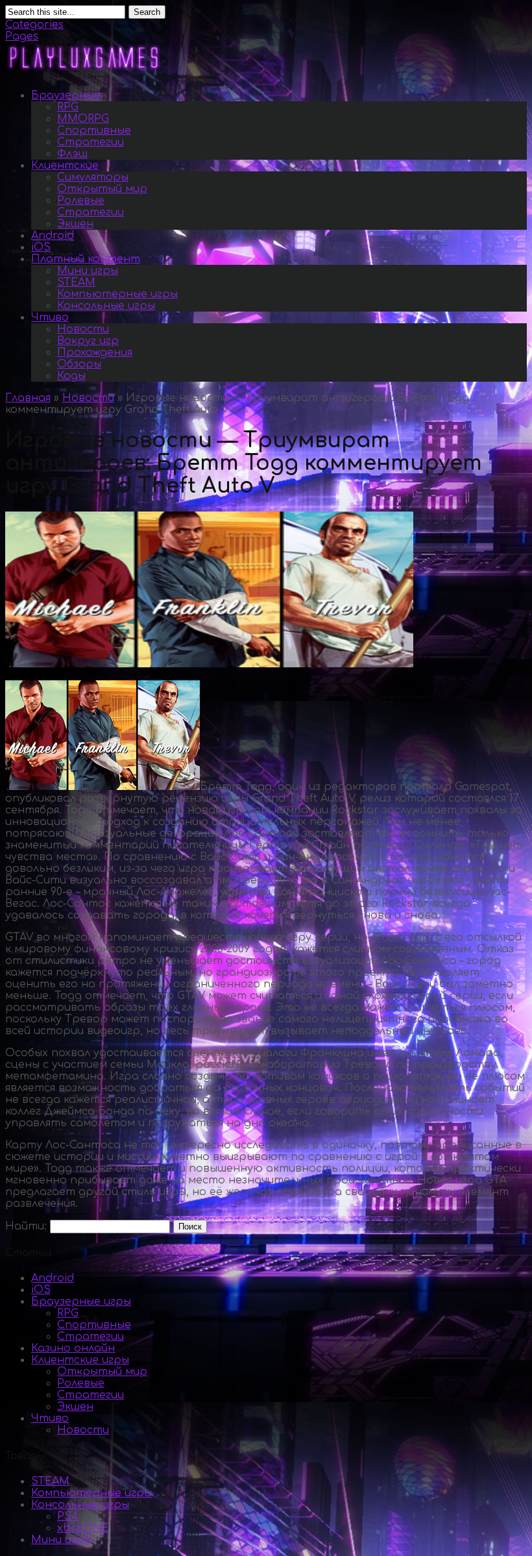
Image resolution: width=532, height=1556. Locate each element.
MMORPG (83, 119)
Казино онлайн (73, 1348)
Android (52, 235)
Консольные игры (106, 306)
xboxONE (83, 1528)
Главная (28, 398)
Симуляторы (92, 177)
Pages (21, 36)
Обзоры (79, 364)
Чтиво (50, 317)
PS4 (68, 1516)
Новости (83, 329)
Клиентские (65, 165)
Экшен (75, 224)
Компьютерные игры (117, 294)
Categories (34, 25)
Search (147, 12)
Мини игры (87, 271)
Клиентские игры (80, 1360)
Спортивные (94, 130)
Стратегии (90, 142)
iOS (41, 247)
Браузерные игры (81, 1301)
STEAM (76, 282)
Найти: (26, 1226)
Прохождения (94, 352)
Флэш (72, 154)
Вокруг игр (88, 341)
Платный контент (85, 259)
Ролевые (80, 200)
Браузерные (66, 95)
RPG (68, 107)
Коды (71, 376)
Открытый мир (102, 189)
